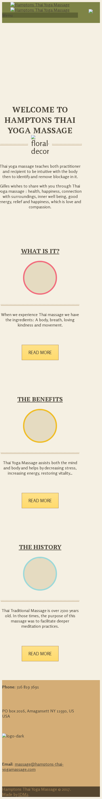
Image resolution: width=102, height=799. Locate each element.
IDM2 (23, 794)
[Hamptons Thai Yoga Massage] (40, 7)
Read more (40, 352)
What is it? (40, 251)
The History (40, 547)
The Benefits (40, 399)
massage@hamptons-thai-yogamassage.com (33, 766)
